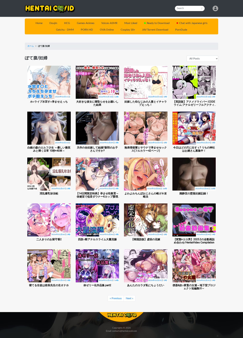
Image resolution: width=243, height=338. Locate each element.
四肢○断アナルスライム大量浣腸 (97, 239)
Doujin (53, 23)
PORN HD (87, 29)
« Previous (116, 298)
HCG (67, 23)
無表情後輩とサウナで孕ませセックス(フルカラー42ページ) (145, 149)
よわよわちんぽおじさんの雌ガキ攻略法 (145, 195)
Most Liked (130, 23)
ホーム (30, 46)
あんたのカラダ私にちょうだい (145, 285)
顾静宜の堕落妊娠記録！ (194, 193)
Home (39, 23)
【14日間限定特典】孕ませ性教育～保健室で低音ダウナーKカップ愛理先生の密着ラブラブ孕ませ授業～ (97, 195)
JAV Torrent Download (155, 29)
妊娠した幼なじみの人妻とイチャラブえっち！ (145, 103)
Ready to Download (158, 23)
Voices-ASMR (109, 23)
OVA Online (107, 29)
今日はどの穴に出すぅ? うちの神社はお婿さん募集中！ (194, 149)
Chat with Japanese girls (193, 23)
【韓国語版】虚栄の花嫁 (145, 239)
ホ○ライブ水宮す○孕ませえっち (49, 101)
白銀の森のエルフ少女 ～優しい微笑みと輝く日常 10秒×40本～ (48, 149)
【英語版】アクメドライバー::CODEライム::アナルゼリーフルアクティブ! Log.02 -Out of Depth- (194, 103)
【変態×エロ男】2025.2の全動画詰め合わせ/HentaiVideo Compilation (194, 241)
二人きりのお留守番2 (49, 239)
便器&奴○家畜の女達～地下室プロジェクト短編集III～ (194, 287)
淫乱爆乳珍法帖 (49, 193)
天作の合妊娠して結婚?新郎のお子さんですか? (97, 149)
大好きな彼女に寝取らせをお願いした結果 (97, 103)
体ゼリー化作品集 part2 (97, 285)
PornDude (181, 29)
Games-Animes (85, 23)
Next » (129, 298)
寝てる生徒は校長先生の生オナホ (49, 285)
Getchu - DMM (65, 29)
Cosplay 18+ (128, 29)
